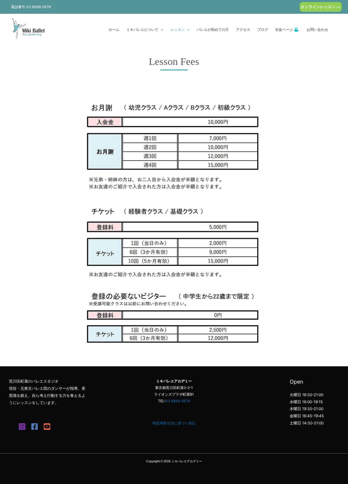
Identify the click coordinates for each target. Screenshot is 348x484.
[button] (321, 7)
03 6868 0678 (38, 7)
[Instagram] (22, 426)
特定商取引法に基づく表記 (174, 423)
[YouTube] (47, 426)
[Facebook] (34, 426)
